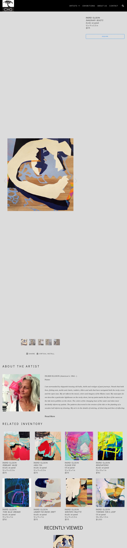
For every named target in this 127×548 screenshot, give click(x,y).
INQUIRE (105, 36)
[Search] (123, 6)
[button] (74, 6)
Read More (50, 416)
